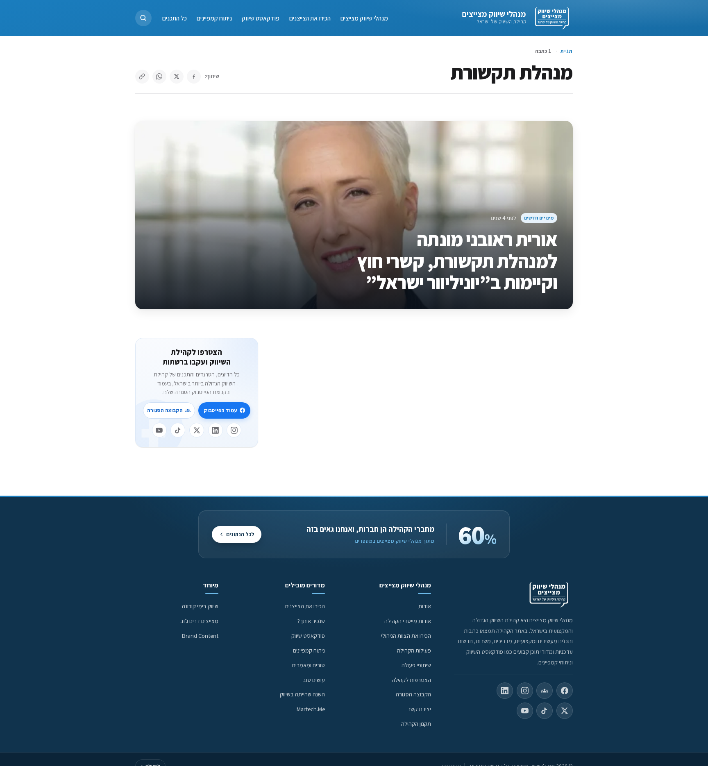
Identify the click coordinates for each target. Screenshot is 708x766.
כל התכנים (174, 18)
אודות (424, 606)
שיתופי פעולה (416, 665)
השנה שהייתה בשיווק (302, 694)
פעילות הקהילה (414, 650)
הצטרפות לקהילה (411, 680)
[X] (196, 430)
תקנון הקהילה (416, 723)
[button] (143, 18)
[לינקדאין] (215, 430)
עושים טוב (314, 680)
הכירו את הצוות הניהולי (406, 635)
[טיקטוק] (177, 430)
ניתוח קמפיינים (214, 18)
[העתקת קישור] (142, 77)
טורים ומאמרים (308, 665)
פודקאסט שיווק (260, 18)
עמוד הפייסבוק (220, 410)
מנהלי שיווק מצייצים (494, 14)
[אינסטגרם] (234, 430)
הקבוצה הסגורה (165, 410)
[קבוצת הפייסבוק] (544, 690)
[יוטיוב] (159, 430)
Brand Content (200, 635)
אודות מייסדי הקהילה (407, 621)
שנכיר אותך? (311, 621)
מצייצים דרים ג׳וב (199, 621)
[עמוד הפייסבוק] (564, 690)
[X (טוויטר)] (564, 711)
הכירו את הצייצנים (310, 18)
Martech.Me (311, 709)
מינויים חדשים (539, 218)
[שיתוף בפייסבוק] (194, 77)
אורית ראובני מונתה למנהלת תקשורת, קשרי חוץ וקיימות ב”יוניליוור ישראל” (457, 261)
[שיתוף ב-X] (177, 77)
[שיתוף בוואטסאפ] (159, 77)
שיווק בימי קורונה (200, 606)
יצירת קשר (419, 709)
